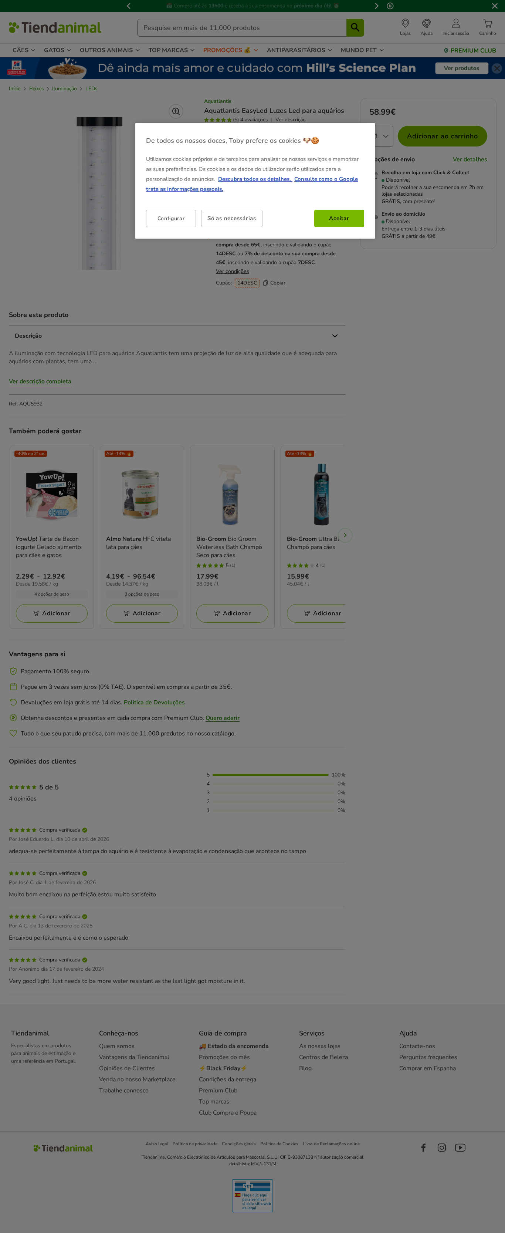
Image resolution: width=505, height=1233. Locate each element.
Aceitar (339, 218)
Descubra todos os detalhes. (255, 179)
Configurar (171, 218)
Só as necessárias (231, 218)
